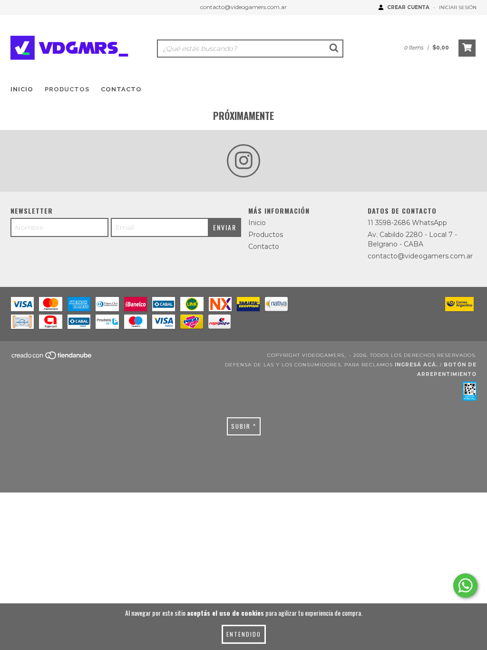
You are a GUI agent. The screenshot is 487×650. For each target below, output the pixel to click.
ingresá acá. (416, 365)
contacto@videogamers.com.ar (243, 6)
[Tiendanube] (52, 358)
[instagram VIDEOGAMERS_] (243, 160)
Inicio (21, 89)
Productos (67, 89)
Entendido (243, 634)
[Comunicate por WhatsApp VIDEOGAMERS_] (465, 585)
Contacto (121, 89)
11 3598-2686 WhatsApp (407, 222)
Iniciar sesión (458, 7)
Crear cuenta (408, 7)
